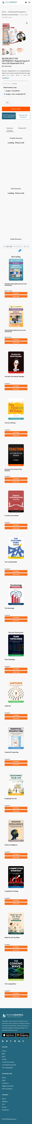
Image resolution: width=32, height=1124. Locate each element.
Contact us (5, 1083)
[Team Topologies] (16, 645)
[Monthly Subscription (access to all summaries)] (16, 270)
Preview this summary (23, 116)
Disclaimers (5, 1110)
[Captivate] (16, 692)
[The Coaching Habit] (16, 548)
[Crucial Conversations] (16, 501)
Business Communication (10, 15)
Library (4, 1051)
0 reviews (14, 83)
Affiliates (4, 1101)
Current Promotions (8, 1062)
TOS (3, 1104)
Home (4, 12)
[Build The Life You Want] (16, 923)
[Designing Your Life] (16, 784)
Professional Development (16, 12)
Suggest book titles (8, 1086)
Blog (3, 1053)
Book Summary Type (10, 87)
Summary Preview (10, 129)
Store (3, 1056)
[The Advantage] (16, 594)
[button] (29, 2)
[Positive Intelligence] (16, 831)
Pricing (4, 1059)
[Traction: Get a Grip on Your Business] (16, 455)
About (4, 1098)
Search (4, 1077)
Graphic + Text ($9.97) (13, 91)
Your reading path (7, 1067)
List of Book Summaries (9, 1065)
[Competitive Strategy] (16, 877)
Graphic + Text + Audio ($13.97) (16, 94)
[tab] (10, 129)
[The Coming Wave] (16, 970)
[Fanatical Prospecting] (16, 738)
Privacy (4, 1107)
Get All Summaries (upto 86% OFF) (8, 116)
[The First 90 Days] (16, 409)
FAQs (3, 1080)
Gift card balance (7, 1089)
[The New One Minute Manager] (16, 362)
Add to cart (16, 109)
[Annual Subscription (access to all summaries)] (16, 316)
